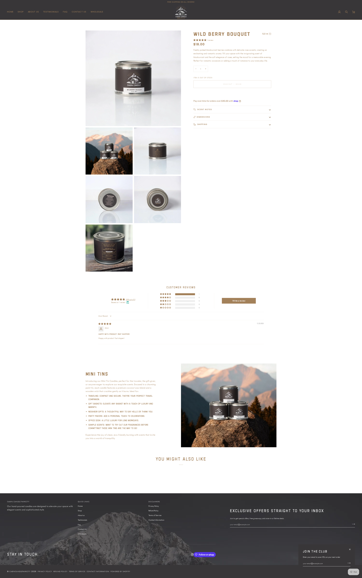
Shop (80, 510)
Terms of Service (154, 515)
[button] (21, 12)
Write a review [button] (238, 300)
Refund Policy (153, 510)
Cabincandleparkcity (20, 571)
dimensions (203, 117)
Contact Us (82, 529)
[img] (104, 324)
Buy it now (232, 94)
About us (81, 515)
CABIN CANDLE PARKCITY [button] (18, 502)
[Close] (351, 548)
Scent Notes (204, 109)
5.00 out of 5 (130, 299)
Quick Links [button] (83, 502)
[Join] (348, 563)
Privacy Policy (153, 506)
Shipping (202, 124)
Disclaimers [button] (154, 502)
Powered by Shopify (120, 571)
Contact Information (156, 520)
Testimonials (82, 520)
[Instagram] (192, 554)
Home (80, 506)
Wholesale (82, 534)
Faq (79, 524)
